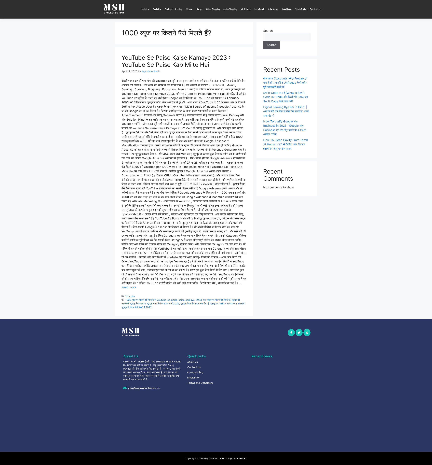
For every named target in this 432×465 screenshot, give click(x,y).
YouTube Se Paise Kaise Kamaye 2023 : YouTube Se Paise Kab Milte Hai (176, 61)
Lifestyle (189, 9)
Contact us (194, 367)
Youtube (130, 296)
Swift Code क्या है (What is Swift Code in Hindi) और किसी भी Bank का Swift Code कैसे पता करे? (285, 97)
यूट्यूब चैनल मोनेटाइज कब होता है (195, 303)
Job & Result (246, 9)
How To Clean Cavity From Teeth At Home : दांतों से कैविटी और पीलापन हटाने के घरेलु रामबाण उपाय (285, 144)
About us (192, 362)
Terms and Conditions (200, 383)
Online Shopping (213, 9)
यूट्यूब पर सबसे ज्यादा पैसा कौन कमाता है (227, 303)
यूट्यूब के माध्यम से (138, 303)
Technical (145, 9)
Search (268, 30)
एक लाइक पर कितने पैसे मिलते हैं (216, 299)
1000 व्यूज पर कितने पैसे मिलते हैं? (140, 299)
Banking (168, 9)
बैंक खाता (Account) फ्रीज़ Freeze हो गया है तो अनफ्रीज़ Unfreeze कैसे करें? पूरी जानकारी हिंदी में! (285, 83)
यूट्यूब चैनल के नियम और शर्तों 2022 (163, 303)
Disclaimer (193, 377)
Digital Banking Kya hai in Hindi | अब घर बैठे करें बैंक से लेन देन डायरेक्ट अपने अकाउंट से (286, 111)
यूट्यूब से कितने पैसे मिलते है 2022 (137, 307)
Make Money (273, 9)
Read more (129, 287)
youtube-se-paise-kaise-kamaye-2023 (179, 299)
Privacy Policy (195, 372)
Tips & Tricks (300, 9)
